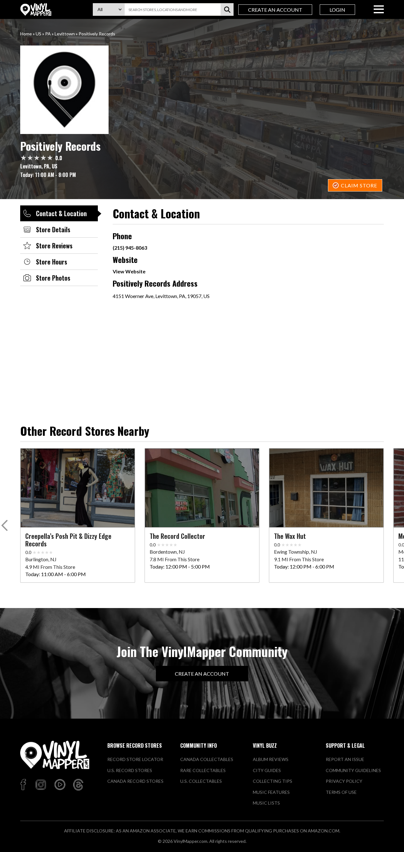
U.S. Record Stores (129, 770)
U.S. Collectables (201, 781)
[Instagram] (40, 785)
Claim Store (359, 185)
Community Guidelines (353, 770)
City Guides (267, 770)
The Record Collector (177, 536)
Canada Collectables (206, 759)
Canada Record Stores (135, 781)
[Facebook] (24, 785)
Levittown (65, 33)
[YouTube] (59, 785)
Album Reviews (270, 759)
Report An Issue (345, 759)
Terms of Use (341, 792)
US (38, 33)
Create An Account (275, 10)
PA (48, 33)
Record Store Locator (135, 759)
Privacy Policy (344, 781)
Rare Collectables (203, 770)
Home (26, 33)
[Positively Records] (202, 90)
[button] (5, 527)
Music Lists (266, 803)
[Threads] (78, 785)
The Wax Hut (290, 536)
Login (337, 10)
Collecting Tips (272, 781)
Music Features (271, 792)
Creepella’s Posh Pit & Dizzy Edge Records (68, 539)
